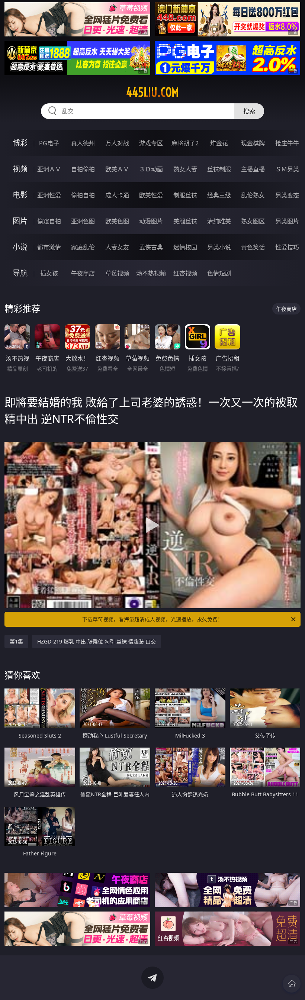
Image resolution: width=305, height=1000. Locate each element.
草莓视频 (117, 273)
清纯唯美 (219, 221)
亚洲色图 (83, 221)
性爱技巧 (287, 247)
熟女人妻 (185, 169)
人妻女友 (117, 247)
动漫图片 (151, 221)
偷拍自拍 (83, 195)
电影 (20, 195)
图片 (20, 221)
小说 (20, 247)
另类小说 (219, 247)
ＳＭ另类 (287, 169)
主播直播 (253, 169)
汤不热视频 (151, 273)
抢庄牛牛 (287, 143)
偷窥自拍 (49, 221)
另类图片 (287, 221)
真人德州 (83, 143)
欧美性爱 (151, 195)
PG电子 (49, 143)
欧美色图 (117, 221)
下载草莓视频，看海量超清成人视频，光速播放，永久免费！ (152, 619)
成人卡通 (117, 195)
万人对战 (117, 143)
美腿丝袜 (185, 221)
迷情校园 (185, 247)
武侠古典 (151, 247)
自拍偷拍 (83, 169)
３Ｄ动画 (151, 169)
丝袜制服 (219, 169)
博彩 (20, 143)
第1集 (16, 641)
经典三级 (219, 195)
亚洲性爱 (49, 195)
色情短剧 (219, 273)
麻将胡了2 (185, 143)
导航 (20, 273)
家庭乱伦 (83, 247)
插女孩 (49, 273)
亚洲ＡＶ (49, 169)
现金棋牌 (253, 143)
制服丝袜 (185, 195)
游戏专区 (151, 143)
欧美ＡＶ (117, 169)
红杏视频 (185, 273)
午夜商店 (83, 273)
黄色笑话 (253, 247)
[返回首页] (292, 984)
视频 (20, 169)
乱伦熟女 (253, 195)
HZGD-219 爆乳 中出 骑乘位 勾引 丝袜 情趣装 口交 (96, 641)
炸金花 (219, 143)
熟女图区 (253, 221)
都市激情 (49, 247)
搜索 (249, 111)
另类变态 (287, 195)
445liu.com (152, 92)
